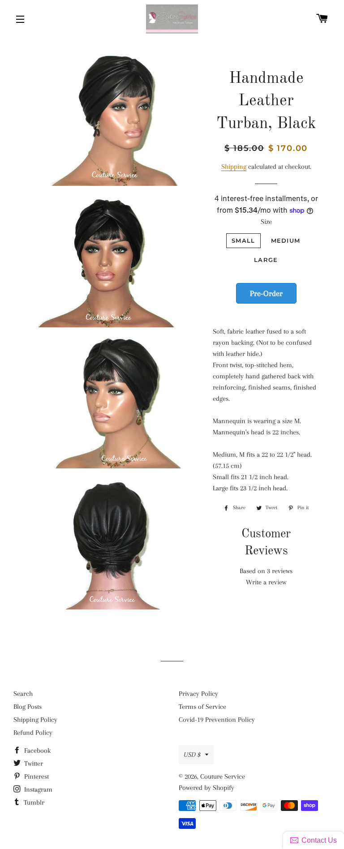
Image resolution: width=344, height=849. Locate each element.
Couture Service (222, 776)
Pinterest (35, 776)
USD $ (192, 754)
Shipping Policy (35, 720)
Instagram (37, 789)
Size (266, 222)
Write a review (266, 582)
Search (23, 694)
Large (266, 259)
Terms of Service (202, 707)
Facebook (36, 750)
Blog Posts (27, 707)
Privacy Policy (198, 694)
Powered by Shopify (206, 788)
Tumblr (33, 802)
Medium (286, 240)
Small (243, 240)
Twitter (32, 763)
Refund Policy (32, 733)
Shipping (233, 167)
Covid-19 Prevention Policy (217, 720)
